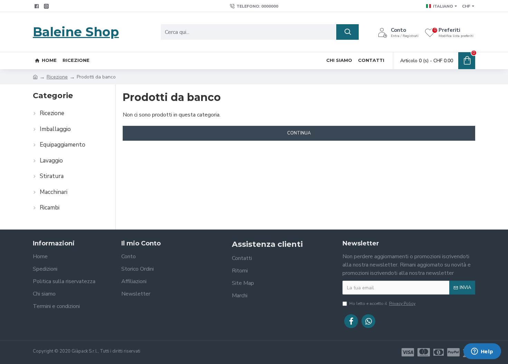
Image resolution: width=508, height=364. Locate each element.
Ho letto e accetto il (382, 303)
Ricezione (57, 77)
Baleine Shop (76, 31)
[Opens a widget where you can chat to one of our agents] (482, 352)
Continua (299, 133)
